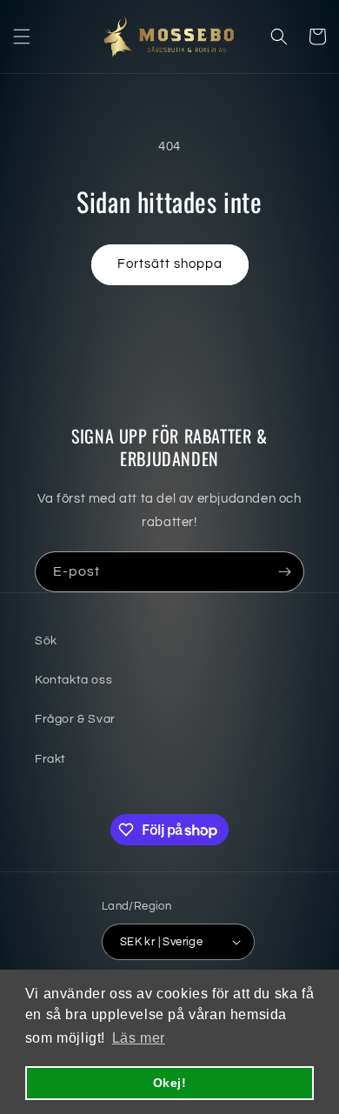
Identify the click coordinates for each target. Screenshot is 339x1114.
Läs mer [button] (138, 1038)
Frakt (50, 759)
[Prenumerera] (284, 571)
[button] (22, 36)
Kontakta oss (73, 680)
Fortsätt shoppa (170, 263)
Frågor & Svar (75, 719)
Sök (46, 641)
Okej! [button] (170, 1083)
